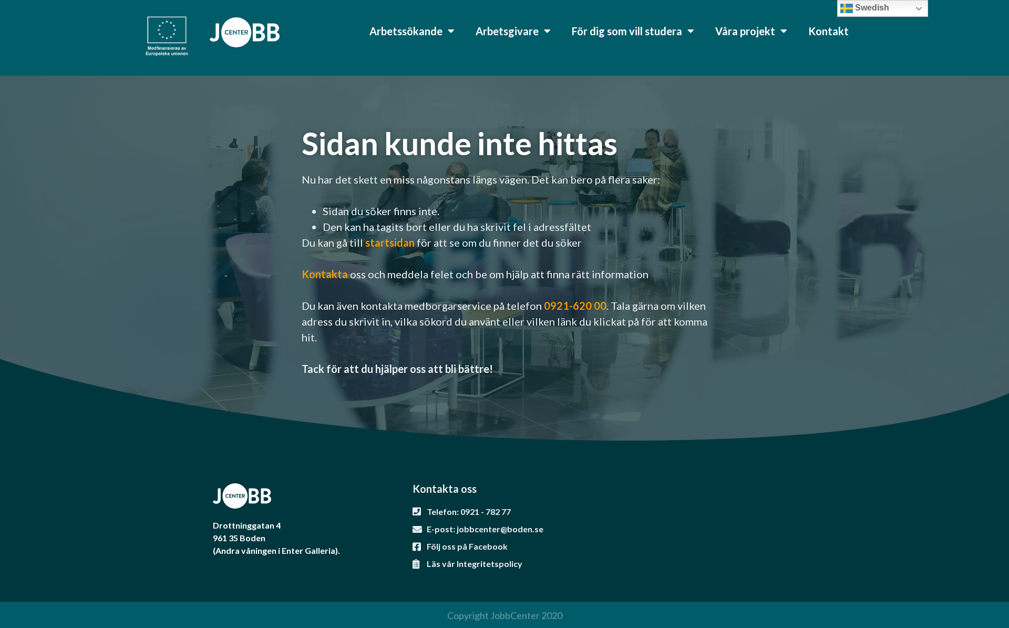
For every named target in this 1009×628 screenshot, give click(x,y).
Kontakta (325, 274)
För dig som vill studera (627, 31)
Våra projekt (745, 31)
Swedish (871, 7)
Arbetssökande (405, 31)
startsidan (391, 242)
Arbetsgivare (507, 31)
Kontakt (828, 31)
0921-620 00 (575, 305)
